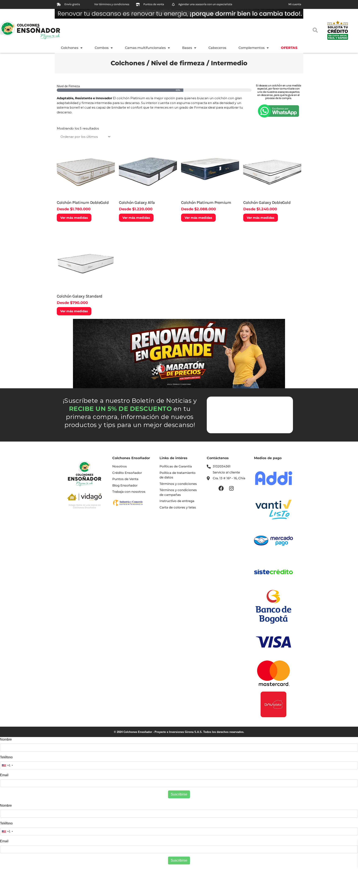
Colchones (69, 48)
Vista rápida (86, 194)
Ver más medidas (74, 218)
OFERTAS (289, 48)
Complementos (251, 48)
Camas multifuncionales (145, 48)
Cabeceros (217, 48)
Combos (102, 48)
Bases (187, 48)
